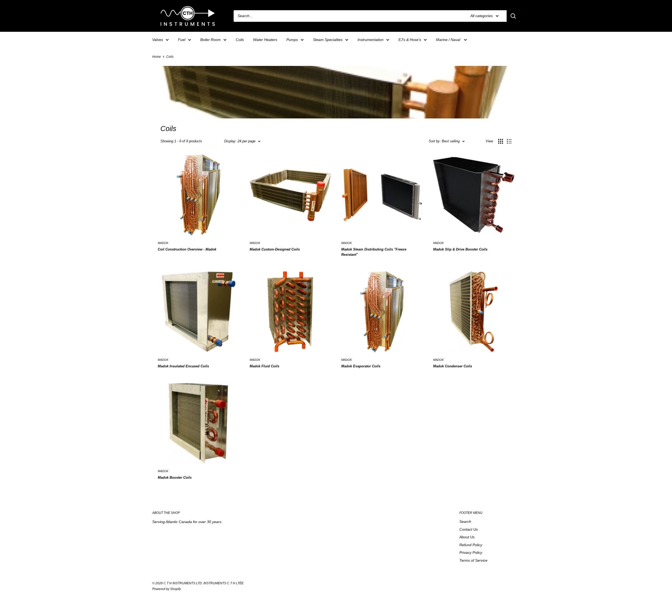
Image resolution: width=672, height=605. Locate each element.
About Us (467, 537)
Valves (157, 40)
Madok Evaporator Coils (360, 366)
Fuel (181, 40)
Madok (163, 242)
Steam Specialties (328, 40)
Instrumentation (371, 40)
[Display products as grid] (500, 141)
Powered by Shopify (166, 589)
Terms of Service (473, 560)
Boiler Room (210, 40)
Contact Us (468, 529)
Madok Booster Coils (175, 477)
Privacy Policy (470, 552)
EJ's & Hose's (409, 40)
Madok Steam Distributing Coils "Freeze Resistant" (373, 252)
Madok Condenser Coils (452, 366)
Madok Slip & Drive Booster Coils (460, 249)
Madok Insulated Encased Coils (183, 366)
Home (156, 57)
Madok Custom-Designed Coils (275, 249)
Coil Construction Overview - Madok (187, 249)
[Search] (513, 16)
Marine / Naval (448, 40)
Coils (240, 40)
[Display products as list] (509, 141)
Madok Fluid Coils (264, 366)
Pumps (292, 40)
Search (465, 521)
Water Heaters (265, 40)
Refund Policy (470, 545)
